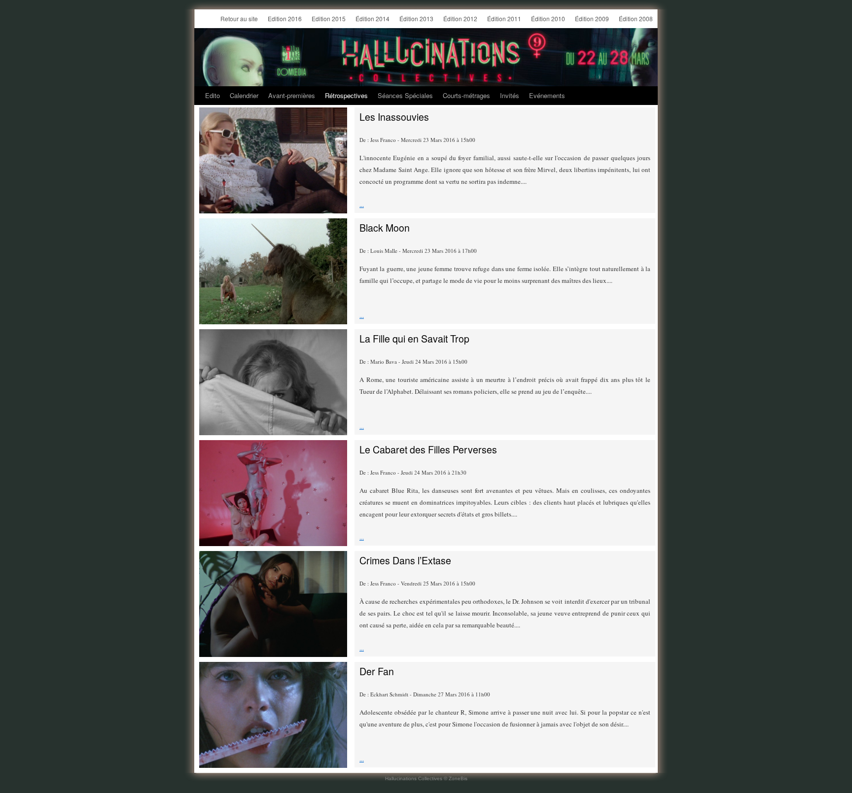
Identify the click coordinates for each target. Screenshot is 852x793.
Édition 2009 (592, 18)
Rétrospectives (346, 95)
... (361, 204)
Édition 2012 (460, 18)
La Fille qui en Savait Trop (414, 338)
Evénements (547, 95)
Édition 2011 (504, 18)
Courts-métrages (466, 95)
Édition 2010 (548, 18)
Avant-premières (291, 95)
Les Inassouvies (394, 117)
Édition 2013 (416, 18)
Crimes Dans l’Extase (405, 560)
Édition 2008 (636, 18)
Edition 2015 (329, 18)
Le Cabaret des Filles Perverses (428, 449)
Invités (509, 95)
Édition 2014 (372, 18)
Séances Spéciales (405, 95)
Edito (212, 95)
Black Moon (384, 228)
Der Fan (376, 671)
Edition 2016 (285, 18)
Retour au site (239, 18)
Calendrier (244, 95)
